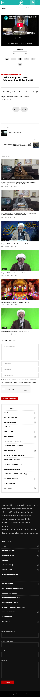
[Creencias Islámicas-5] (4, 133)
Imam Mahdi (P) (9, 436)
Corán (8, 7)
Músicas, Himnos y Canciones (14, 455)
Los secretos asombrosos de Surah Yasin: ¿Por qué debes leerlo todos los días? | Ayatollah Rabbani (18, 213)
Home (2, 7)
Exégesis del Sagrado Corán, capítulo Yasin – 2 (15, 331)
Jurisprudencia (9, 450)
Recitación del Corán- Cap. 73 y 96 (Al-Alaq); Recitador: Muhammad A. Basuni (17, 144)
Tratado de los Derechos (13, 464)
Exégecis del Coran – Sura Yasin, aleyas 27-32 (15, 244)
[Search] (37, 2)
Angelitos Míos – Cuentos (13, 446)
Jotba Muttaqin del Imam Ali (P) (15, 474)
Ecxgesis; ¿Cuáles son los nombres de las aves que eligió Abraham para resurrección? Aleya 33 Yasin (18, 183)
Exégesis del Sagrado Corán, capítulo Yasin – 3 (15, 302)
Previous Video (5, 128)
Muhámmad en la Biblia (12, 469)
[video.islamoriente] (20, 2)
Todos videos (9, 408)
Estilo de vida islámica (12, 460)
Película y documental (12, 441)
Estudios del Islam (10, 417)
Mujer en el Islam (10, 422)
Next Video (35, 140)
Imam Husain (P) (9, 432)
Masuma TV (8, 488)
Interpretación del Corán (13, 74)
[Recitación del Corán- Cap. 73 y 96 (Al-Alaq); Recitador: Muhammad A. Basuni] (36, 145)
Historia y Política (11, 479)
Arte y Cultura (9, 483)
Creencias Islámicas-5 (15, 133)
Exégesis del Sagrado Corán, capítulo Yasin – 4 (15, 273)
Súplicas (7, 427)
